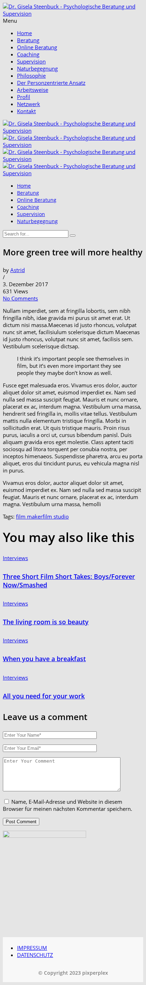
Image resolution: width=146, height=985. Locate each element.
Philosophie (31, 75)
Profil (23, 96)
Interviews (15, 557)
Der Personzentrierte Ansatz (51, 82)
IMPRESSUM (32, 947)
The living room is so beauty (46, 622)
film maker (29, 516)
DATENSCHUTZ (35, 954)
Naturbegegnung (37, 68)
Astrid (17, 269)
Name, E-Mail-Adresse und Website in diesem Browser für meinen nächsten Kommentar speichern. (67, 805)
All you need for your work (44, 696)
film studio (56, 516)
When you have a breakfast (44, 658)
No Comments (20, 298)
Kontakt (26, 111)
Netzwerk (28, 103)
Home (24, 33)
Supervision (31, 61)
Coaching (28, 54)
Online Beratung (37, 47)
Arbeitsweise (32, 89)
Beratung (28, 40)
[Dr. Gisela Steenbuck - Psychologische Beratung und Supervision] (73, 13)
